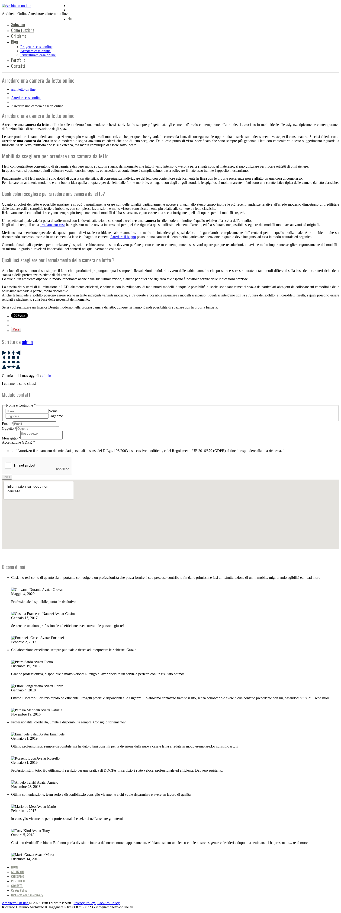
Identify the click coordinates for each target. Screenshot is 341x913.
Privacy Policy (85, 903)
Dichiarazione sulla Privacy (27, 894)
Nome (53, 411)
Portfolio (18, 60)
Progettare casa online (36, 47)
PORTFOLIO (18, 880)
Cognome (55, 416)
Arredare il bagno (123, 237)
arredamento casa (52, 225)
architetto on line (23, 89)
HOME (14, 867)
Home (72, 19)
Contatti (18, 66)
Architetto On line (15, 903)
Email (7, 424)
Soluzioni (18, 24)
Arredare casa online (35, 51)
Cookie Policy (19, 890)
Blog (14, 42)
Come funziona (22, 30)
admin (27, 341)
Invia (7, 477)
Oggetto (9, 428)
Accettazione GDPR (18, 442)
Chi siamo (18, 36)
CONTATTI (17, 885)
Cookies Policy (108, 903)
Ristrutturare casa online (38, 55)
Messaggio (11, 438)
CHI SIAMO (17, 876)
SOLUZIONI (17, 871)
